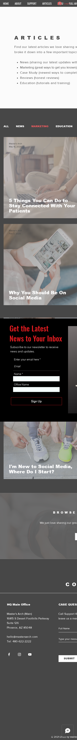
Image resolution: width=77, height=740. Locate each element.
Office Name (21, 384)
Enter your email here (26, 359)
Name (17, 374)
